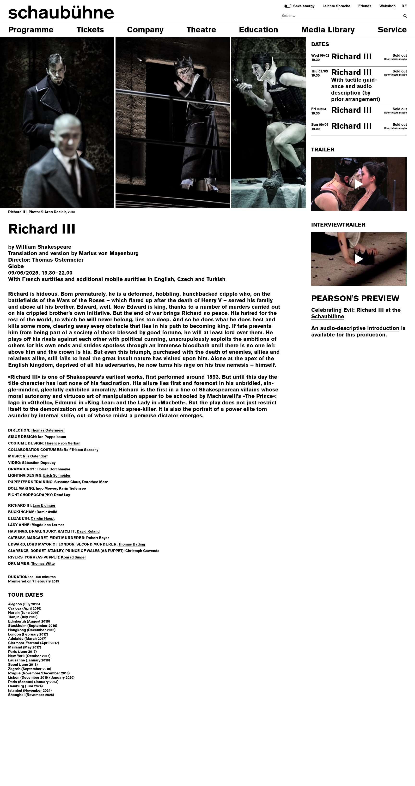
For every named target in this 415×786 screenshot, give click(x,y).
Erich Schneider (57, 475)
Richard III (351, 56)
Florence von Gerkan (62, 443)
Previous (21, 122)
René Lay (62, 494)
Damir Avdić (47, 512)
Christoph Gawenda (142, 550)
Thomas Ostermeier (48, 430)
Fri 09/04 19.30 (318, 111)
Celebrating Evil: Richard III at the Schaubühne (356, 313)
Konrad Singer (73, 557)
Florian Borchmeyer (53, 469)
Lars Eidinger (44, 505)
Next (284, 122)
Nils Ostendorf (35, 456)
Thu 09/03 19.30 (319, 73)
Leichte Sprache (336, 6)
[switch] (287, 6)
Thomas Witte (43, 563)
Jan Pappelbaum (52, 436)
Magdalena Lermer (47, 524)
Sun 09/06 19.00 (319, 126)
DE (404, 6)
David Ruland (88, 531)
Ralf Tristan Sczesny (81, 449)
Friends (364, 6)
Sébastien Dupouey (38, 462)
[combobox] (342, 16)
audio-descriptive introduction (359, 328)
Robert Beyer (97, 537)
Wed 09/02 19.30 (320, 57)
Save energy (303, 6)
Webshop (387, 6)
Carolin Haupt (43, 518)
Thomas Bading (131, 544)
